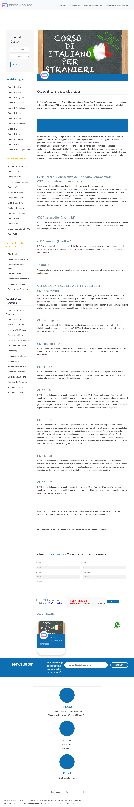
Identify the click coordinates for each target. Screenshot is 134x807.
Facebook (55, 792)
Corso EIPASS (14, 218)
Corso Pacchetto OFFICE (19, 229)
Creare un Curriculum (17, 345)
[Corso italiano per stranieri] (51, 627)
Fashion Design (14, 177)
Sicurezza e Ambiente (17, 377)
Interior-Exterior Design (18, 182)
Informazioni (41, 581)
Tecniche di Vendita (16, 392)
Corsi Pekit (12, 234)
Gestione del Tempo (16, 335)
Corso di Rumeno (15, 134)
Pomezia (7, 803)
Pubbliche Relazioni (16, 371)
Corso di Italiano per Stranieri (20, 150)
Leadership (12, 351)
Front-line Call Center (17, 330)
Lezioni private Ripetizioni (117, 5)
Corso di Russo (14, 113)
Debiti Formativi (14, 273)
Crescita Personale (93, 5)
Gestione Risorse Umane (19, 340)
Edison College (50, 803)
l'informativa (55, 603)
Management (13, 361)
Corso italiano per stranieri (51, 640)
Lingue (63, 5)
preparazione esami (16, 284)
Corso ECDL (13, 224)
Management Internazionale (20, 356)
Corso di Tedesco (15, 92)
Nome (38, 563)
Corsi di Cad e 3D (15, 203)
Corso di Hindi (14, 144)
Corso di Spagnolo (16, 97)
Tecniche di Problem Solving (20, 387)
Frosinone (70, 800)
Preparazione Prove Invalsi (19, 289)
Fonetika (70, 803)
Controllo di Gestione (17, 213)
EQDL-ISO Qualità (16, 325)
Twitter (69, 792)
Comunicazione (14, 319)
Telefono (86, 572)
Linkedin (81, 792)
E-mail (38, 572)
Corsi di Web (13, 187)
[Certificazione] (123, 77)
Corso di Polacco (15, 139)
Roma (15, 803)
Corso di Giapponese (17, 123)
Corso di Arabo (14, 118)
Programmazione (15, 197)
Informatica (75, 5)
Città (85, 563)
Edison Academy (35, 803)
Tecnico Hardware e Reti (18, 166)
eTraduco (62, 803)
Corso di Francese (16, 103)
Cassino (23, 803)
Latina (78, 800)
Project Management (17, 366)
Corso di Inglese (15, 87)
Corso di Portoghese (16, 108)
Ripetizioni (12, 254)
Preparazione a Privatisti (18, 279)
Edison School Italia (56, 800)
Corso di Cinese (15, 129)
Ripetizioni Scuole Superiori (19, 259)
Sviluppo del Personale (17, 382)
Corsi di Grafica (14, 171)
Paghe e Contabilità (16, 208)
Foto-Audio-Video (15, 192)
